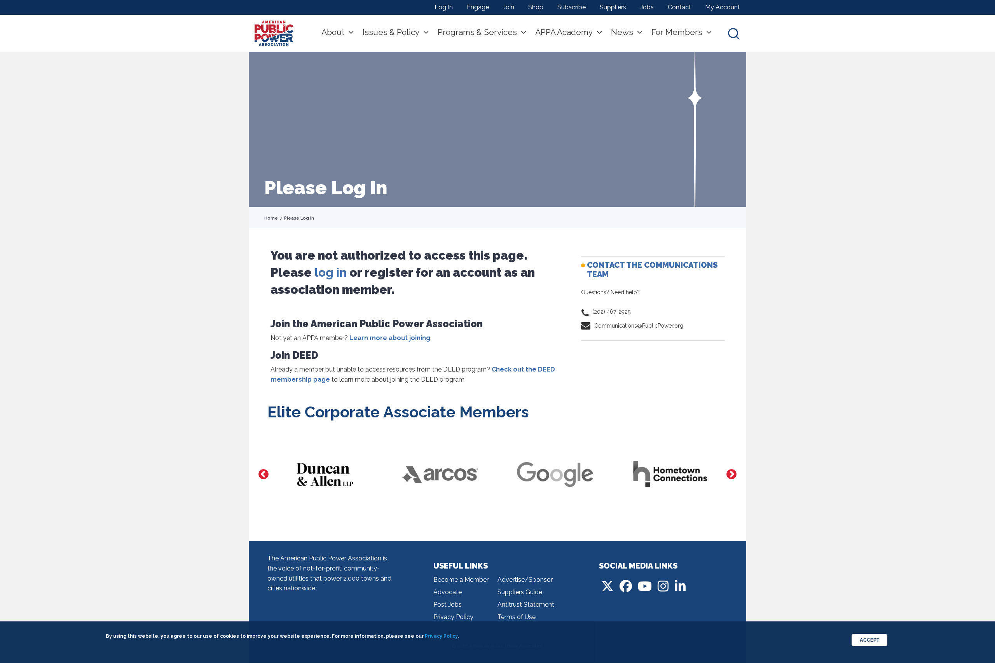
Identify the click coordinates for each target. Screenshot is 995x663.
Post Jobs (447, 604)
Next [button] (731, 474)
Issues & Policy (391, 32)
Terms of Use (517, 617)
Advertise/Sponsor (525, 579)
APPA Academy (564, 32)
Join (508, 7)
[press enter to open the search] (733, 33)
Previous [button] (263, 474)
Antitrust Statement (526, 604)
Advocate (447, 592)
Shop (535, 7)
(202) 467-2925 (611, 312)
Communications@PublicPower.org (638, 326)
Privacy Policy (453, 617)
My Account (722, 7)
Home (271, 218)
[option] (325, 474)
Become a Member (461, 579)
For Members (676, 32)
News (622, 32)
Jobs (647, 7)
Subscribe (571, 7)
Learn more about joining (389, 338)
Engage (478, 7)
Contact (679, 7)
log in (330, 272)
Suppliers (613, 7)
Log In (444, 7)
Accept (869, 640)
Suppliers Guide (520, 592)
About (332, 32)
